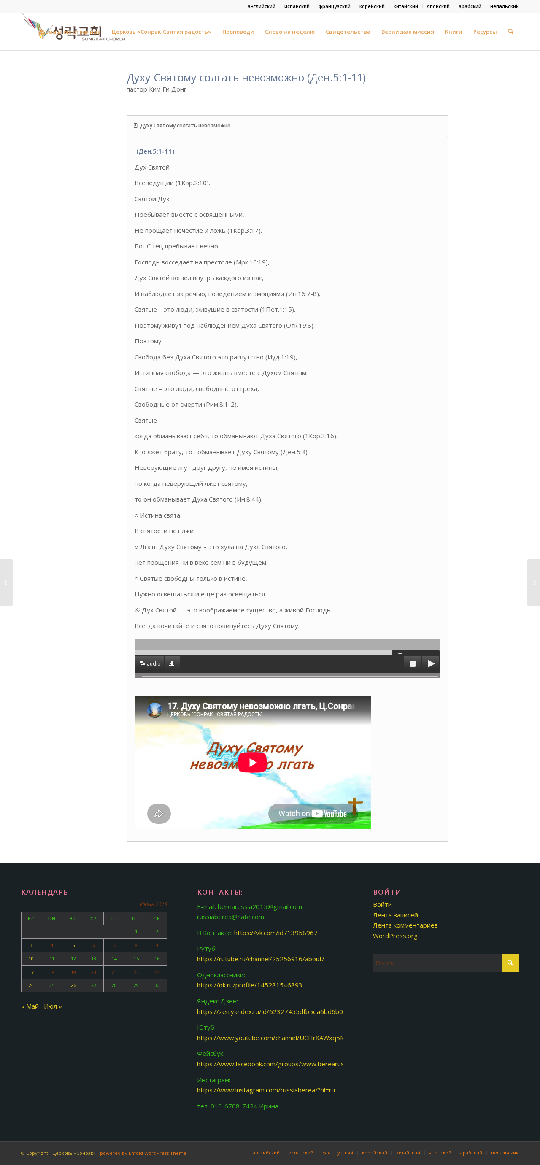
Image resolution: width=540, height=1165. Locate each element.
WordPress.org (395, 935)
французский (335, 6)
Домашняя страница (70, 31)
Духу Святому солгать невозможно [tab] (185, 125)
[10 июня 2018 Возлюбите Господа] (533, 582)
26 (73, 985)
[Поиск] (510, 31)
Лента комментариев (405, 925)
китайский (406, 6)
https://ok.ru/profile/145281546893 (249, 985)
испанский (297, 6)
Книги (453, 31)
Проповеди (238, 31)
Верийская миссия (407, 31)
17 (31, 972)
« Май (30, 1006)
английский (261, 6)
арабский (470, 6)
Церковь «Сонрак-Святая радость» (161, 31)
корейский (372, 6)
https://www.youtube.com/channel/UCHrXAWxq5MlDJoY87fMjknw (293, 1037)
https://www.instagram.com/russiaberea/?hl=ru (266, 1090)
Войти (382, 904)
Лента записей (395, 915)
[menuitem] (261, 6)
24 (31, 985)
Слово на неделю (290, 31)
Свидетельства (348, 31)
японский (438, 6)
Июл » (53, 1006)
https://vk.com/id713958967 (276, 932)
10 (31, 958)
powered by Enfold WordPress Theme (143, 1153)
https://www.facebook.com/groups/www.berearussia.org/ (281, 1064)
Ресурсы (485, 31)
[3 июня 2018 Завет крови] (6, 582)
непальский (504, 6)
